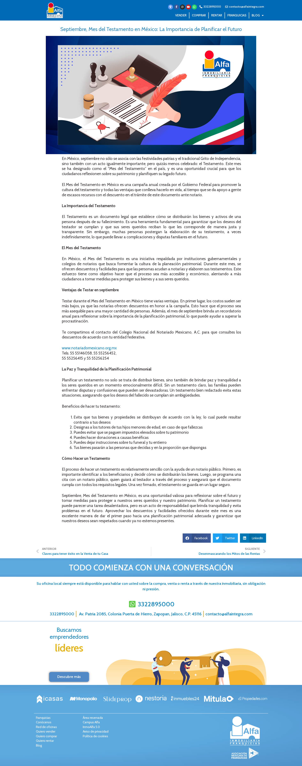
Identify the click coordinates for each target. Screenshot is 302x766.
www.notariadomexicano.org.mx (89, 348)
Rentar (216, 15)
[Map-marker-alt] (170, 7)
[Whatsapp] (194, 7)
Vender (181, 15)
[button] (197, 538)
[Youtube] (188, 7)
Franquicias (236, 15)
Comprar (199, 15)
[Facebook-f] (176, 7)
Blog (256, 15)
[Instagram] (182, 7)
